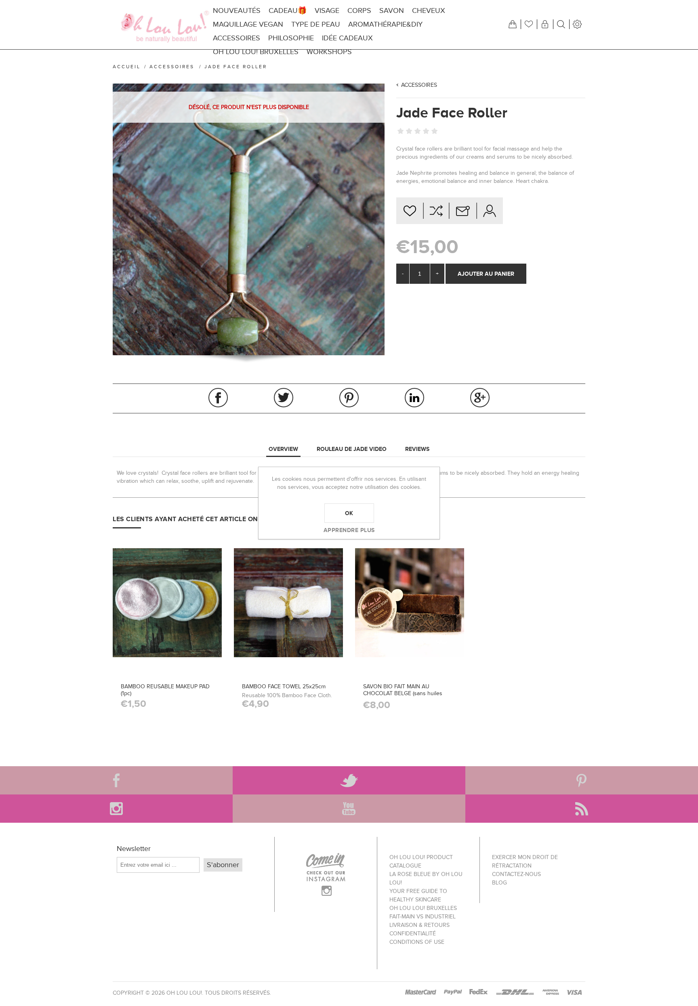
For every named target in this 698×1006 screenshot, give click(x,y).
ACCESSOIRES (419, 85)
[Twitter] (349, 780)
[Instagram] (116, 808)
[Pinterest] (581, 780)
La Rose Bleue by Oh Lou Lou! (426, 878)
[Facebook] (116, 780)
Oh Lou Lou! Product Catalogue (421, 861)
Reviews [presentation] (417, 449)
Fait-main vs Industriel (422, 916)
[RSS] (581, 808)
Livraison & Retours (419, 925)
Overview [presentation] (283, 449)
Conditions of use (416, 942)
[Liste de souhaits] (529, 24)
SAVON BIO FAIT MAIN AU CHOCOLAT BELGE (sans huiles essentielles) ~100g (402, 693)
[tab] (283, 449)
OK (349, 513)
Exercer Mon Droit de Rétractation (525, 861)
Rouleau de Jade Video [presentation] (352, 449)
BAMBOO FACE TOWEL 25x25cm (284, 686)
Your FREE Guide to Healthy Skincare (418, 895)
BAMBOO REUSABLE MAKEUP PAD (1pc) (165, 690)
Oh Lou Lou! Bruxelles (423, 908)
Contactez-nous (516, 874)
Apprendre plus (349, 530)
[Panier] (513, 24)
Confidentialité (412, 933)
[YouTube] (349, 808)
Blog (499, 882)
